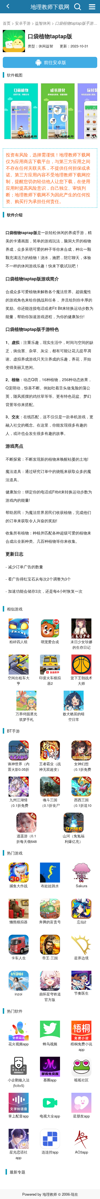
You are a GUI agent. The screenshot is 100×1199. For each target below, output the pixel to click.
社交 (17, 425)
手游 (80, 232)
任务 (52, 300)
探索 (17, 459)
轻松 (53, 232)
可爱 (37, 249)
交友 (15, 416)
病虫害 (19, 350)
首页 (7, 23)
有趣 (79, 425)
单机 (74, 416)
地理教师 (49, 1194)
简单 (37, 241)
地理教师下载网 (50, 6)
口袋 (9, 232)
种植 (50, 379)
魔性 (87, 291)
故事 (60, 433)
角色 (21, 300)
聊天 (75, 257)
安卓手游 (23, 23)
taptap (27, 232)
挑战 (40, 300)
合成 (68, 249)
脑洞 (68, 241)
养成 (72, 232)
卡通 (17, 241)
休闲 (60, 232)
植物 (17, 232)
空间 (82, 342)
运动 (78, 308)
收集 (9, 533)
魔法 (60, 291)
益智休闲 (43, 23)
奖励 (9, 308)
